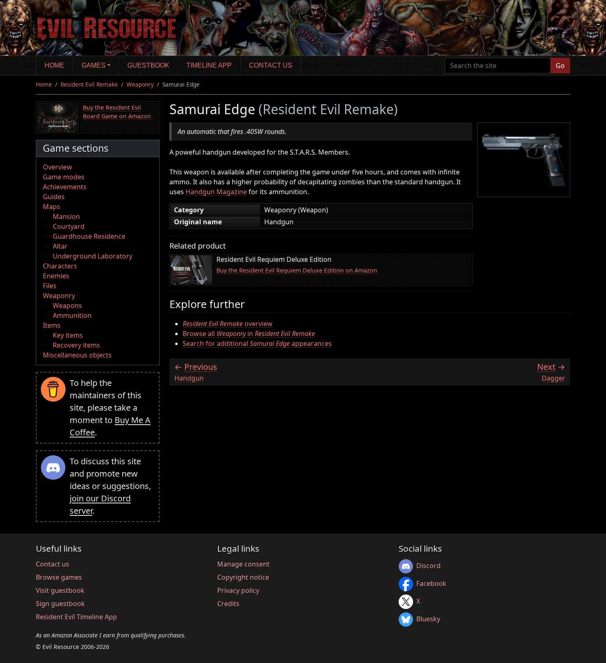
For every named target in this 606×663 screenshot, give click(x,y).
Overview (57, 167)
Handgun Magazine (216, 191)
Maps (51, 206)
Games (94, 65)
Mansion (66, 216)
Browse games (59, 577)
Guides (54, 196)
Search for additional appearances (257, 343)
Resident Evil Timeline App (76, 616)
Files (49, 285)
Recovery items (76, 345)
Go (560, 65)
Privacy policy (238, 590)
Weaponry (140, 84)
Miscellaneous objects (77, 355)
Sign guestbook (60, 603)
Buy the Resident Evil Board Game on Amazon (117, 111)
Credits (228, 603)
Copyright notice (243, 577)
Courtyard (69, 226)
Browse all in (249, 333)
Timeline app (209, 65)
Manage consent (243, 564)
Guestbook (148, 65)
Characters (60, 265)
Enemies (56, 275)
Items (52, 325)
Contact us (270, 65)
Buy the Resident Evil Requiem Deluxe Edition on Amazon (296, 270)
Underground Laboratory (92, 256)
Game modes (64, 176)
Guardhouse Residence (89, 236)
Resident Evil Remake (89, 84)
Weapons (67, 305)
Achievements (65, 186)
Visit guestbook (60, 590)
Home (54, 65)
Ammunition (72, 315)
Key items (68, 335)
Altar (60, 246)
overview (227, 323)
